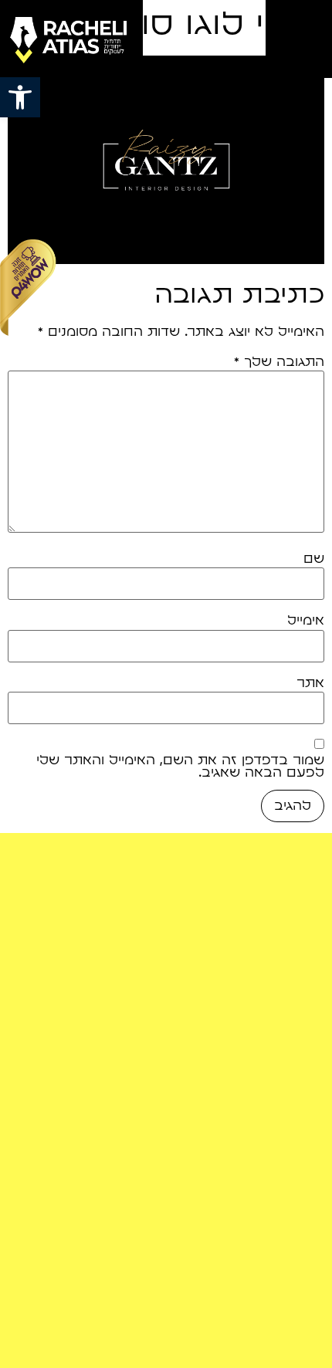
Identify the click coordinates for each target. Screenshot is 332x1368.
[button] (20, 97)
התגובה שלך (279, 362)
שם (313, 559)
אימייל (305, 621)
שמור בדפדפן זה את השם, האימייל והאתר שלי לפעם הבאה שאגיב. (180, 766)
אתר (310, 683)
